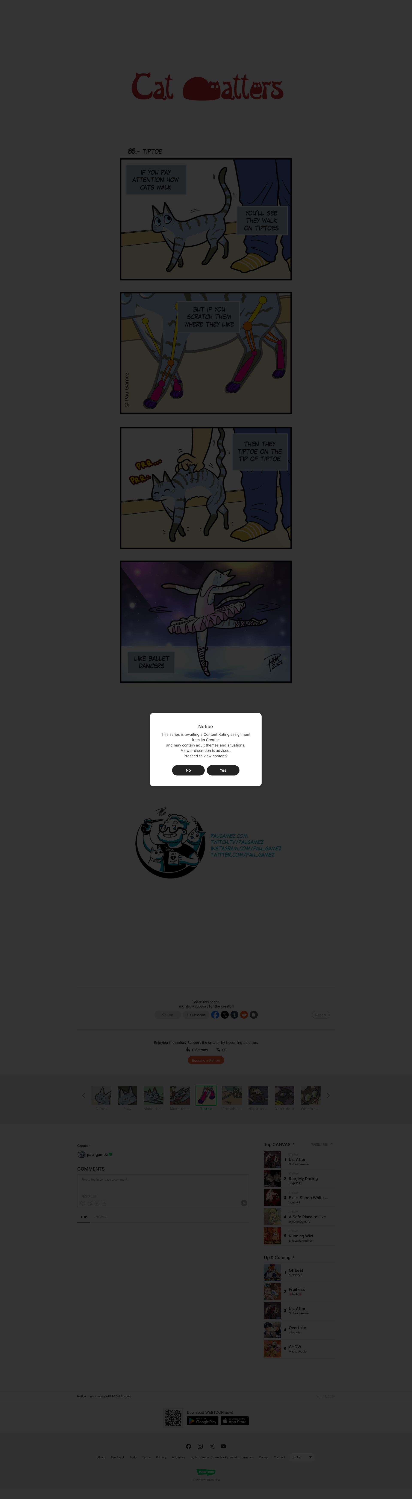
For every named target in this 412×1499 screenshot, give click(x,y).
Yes (223, 770)
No (188, 770)
